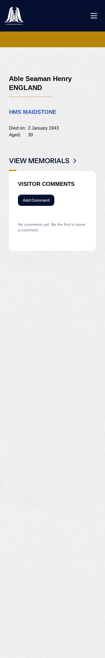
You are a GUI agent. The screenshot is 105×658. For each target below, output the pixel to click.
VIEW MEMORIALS (39, 161)
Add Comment (36, 200)
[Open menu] (94, 15)
